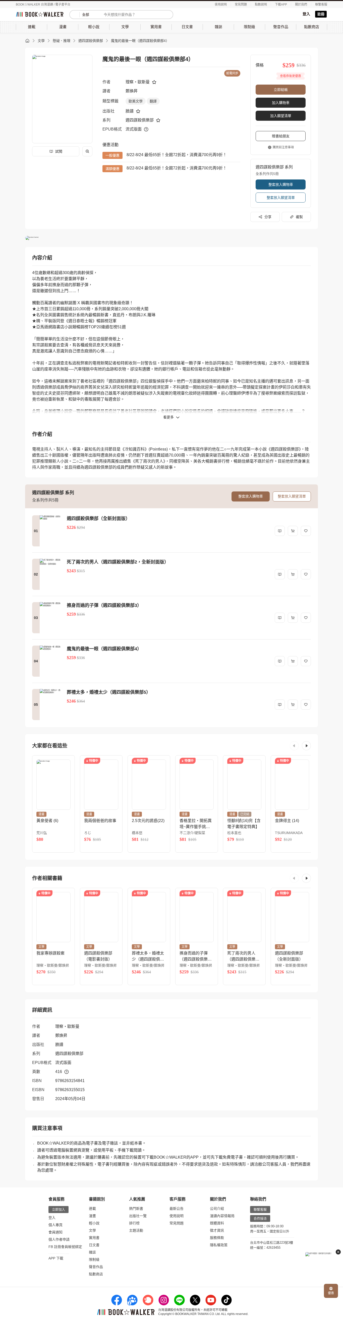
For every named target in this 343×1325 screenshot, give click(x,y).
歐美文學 (136, 101)
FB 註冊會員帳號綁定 (65, 1247)
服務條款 (217, 1238)
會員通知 (55, 1232)
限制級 (94, 1259)
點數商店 (96, 1274)
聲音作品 (96, 1267)
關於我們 (301, 4)
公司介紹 (217, 1209)
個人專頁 (55, 1225)
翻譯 (153, 101)
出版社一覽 (138, 1216)
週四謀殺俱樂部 (90, 40)
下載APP (281, 4)
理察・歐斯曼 (138, 82)
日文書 (94, 1245)
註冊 (320, 14)
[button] (294, 745)
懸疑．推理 (61, 40)
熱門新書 (136, 1209)
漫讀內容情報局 (222, 1216)
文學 (41, 40)
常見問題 (241, 4)
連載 (92, 1209)
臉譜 (130, 111)
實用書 (94, 1238)
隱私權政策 (218, 1245)
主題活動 (136, 1230)
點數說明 (261, 4)
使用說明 (221, 4)
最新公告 (176, 1209)
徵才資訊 (217, 1230)
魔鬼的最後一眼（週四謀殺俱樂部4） (140, 40)
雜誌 (92, 1252)
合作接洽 (260, 1218)
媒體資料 (217, 1223)
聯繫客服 (321, 4)
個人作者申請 (59, 1239)
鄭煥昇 (132, 91)
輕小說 (94, 1223)
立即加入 (58, 1209)
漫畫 (92, 1216)
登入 (306, 14)
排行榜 (134, 1223)
